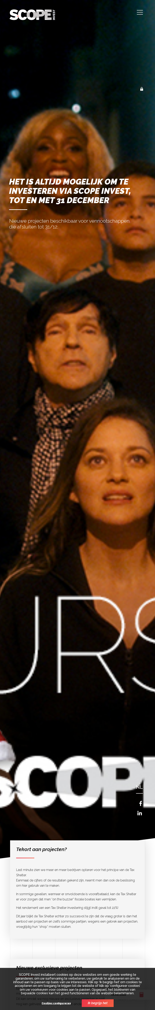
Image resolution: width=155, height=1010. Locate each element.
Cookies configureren (56, 1003)
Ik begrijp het (98, 1003)
